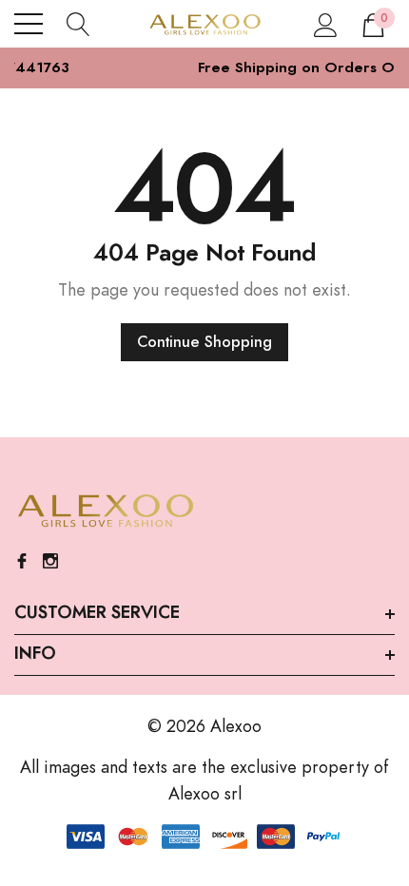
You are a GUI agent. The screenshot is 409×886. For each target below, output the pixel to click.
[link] (104, 511)
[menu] (28, 24)
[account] (326, 23)
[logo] (204, 23)
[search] (78, 23)
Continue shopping (204, 342)
